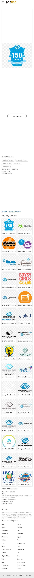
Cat (18, 530)
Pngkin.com (5, 565)
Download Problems (14, 212)
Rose (3, 546)
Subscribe (20, 533)
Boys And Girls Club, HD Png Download (13, 341)
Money (19, 568)
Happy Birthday (6, 556)
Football (4, 553)
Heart (3, 524)
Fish (18, 556)
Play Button (5, 537)
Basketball (5, 533)
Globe (3, 559)
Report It (4, 212)
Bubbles (4, 540)
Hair (18, 553)
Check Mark (20, 549)
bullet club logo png (8, 160)
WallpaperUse (21, 543)
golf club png (17, 163)
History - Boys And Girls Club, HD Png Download (15, 395)
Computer (20, 559)
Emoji (18, 546)
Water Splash (21, 562)
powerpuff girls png (21, 160)
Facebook (4, 568)
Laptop (19, 537)
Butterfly (19, 527)
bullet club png (7, 163)
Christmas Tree (6, 549)
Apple (3, 527)
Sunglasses (5, 530)
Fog (18, 540)
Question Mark (21, 565)
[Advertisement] (17, 26)
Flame (19, 524)
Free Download (17, 116)
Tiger (3, 543)
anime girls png (7, 166)
